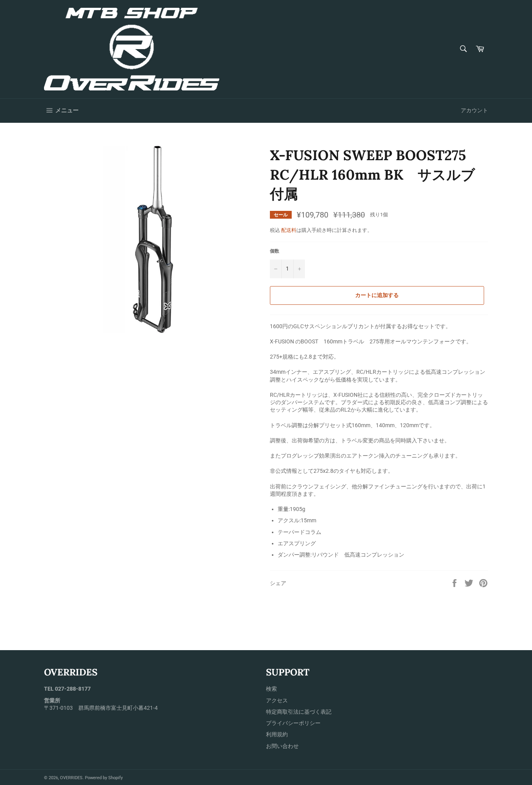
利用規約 (277, 734)
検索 (271, 689)
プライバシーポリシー (293, 723)
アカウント (474, 110)
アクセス (277, 700)
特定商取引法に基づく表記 (298, 712)
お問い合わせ (282, 746)
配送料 (288, 230)
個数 (274, 251)
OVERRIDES (71, 777)
